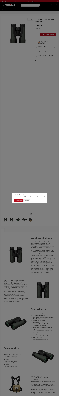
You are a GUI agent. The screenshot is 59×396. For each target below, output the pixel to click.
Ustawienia (27, 200)
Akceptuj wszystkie (18, 200)
